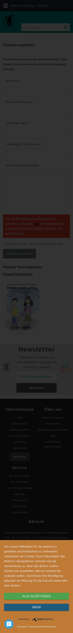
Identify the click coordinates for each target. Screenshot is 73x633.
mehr (36, 607)
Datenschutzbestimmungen (42, 626)
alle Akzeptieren (36, 596)
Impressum (22, 626)
